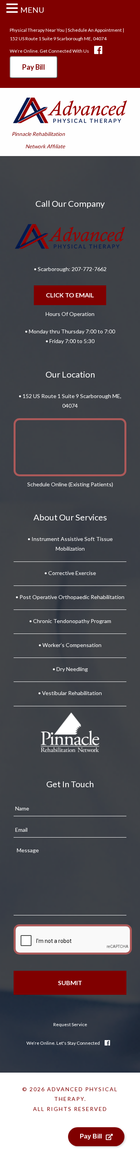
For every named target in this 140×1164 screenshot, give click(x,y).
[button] (13, 9)
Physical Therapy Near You (37, 30)
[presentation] (73, 939)
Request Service (70, 1024)
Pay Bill (33, 67)
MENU (32, 9)
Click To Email (70, 295)
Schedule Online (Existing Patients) (70, 484)
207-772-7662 (89, 269)
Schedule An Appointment (95, 30)
